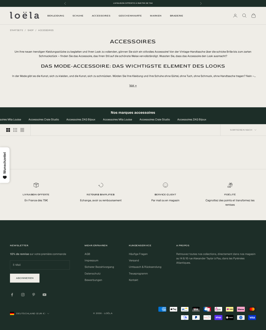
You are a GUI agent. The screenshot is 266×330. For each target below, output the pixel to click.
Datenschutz (93, 273)
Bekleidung (55, 15)
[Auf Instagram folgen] (23, 295)
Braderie (176, 15)
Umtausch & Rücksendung (145, 267)
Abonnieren (24, 278)
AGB (87, 254)
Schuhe (78, 15)
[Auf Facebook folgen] (12, 295)
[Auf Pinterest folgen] (34, 295)
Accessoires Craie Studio (43, 119)
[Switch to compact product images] (22, 130)
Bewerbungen (93, 280)
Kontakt (133, 280)
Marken (155, 15)
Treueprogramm (138, 273)
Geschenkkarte (130, 15)
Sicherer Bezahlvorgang (99, 267)
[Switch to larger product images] (8, 130)
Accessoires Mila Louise (116, 119)
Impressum (91, 260)
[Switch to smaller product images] (15, 130)
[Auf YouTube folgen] (44, 295)
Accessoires (101, 15)
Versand (134, 260)
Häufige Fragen (138, 254)
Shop (31, 30)
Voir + (133, 85)
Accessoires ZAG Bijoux (80, 119)
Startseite (16, 30)
